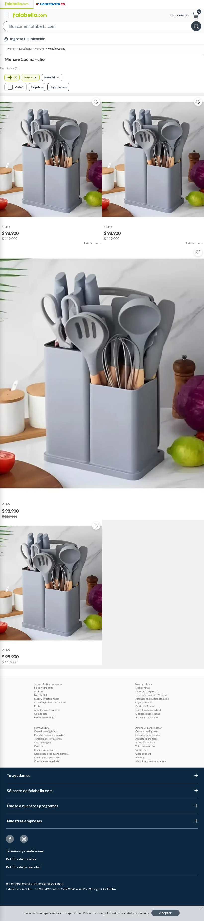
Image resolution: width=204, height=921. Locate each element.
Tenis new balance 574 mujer (151, 694)
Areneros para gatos (146, 738)
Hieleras (140, 757)
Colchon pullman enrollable (49, 702)
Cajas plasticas (143, 702)
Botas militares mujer (147, 717)
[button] (102, 27)
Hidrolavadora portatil (148, 709)
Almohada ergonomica (46, 709)
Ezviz (37, 706)
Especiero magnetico (146, 691)
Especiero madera (145, 742)
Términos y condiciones (24, 851)
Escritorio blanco (145, 706)
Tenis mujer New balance (48, 738)
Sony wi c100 (41, 727)
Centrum (39, 746)
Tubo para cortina (145, 746)
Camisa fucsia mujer (45, 749)
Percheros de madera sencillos (152, 698)
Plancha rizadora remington (49, 734)
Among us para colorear (148, 727)
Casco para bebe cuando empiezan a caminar (51, 753)
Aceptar (165, 913)
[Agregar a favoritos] (96, 102)
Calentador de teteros (147, 734)
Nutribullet (40, 694)
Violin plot (141, 749)
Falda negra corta (43, 687)
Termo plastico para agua (48, 683)
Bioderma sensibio (44, 717)
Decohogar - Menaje (31, 48)
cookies (144, 913)
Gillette (38, 691)
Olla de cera (40, 713)
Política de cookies (21, 859)
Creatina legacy (42, 742)
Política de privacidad (23, 867)
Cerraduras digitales (45, 731)
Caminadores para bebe (47, 757)
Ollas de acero (143, 753)
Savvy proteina (143, 683)
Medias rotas (142, 687)
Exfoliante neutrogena (147, 713)
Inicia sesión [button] (179, 15)
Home (11, 48)
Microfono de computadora (150, 761)
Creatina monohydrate (46, 761)
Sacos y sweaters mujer (46, 698)
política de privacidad (118, 913)
